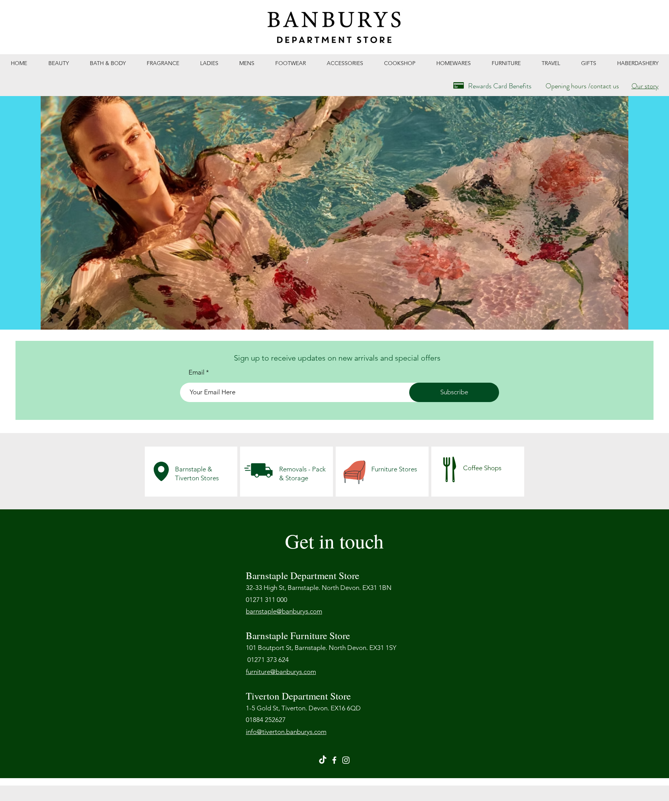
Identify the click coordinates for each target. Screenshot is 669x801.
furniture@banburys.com (281, 672)
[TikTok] (323, 760)
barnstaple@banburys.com (284, 611)
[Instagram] (346, 760)
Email (196, 372)
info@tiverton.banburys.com (286, 732)
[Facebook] (334, 760)
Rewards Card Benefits (500, 86)
